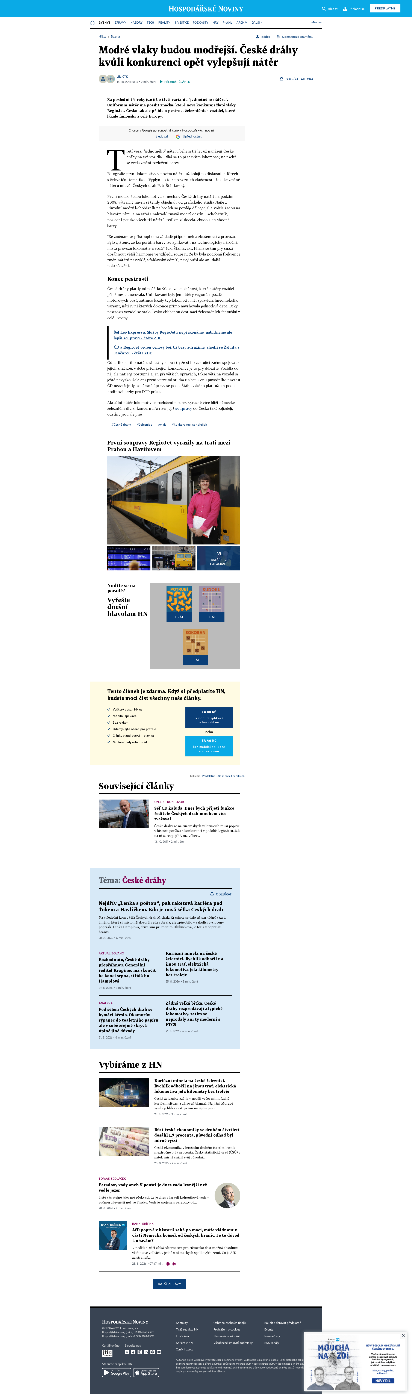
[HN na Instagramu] (140, 1352)
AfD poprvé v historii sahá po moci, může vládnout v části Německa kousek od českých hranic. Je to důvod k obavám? (185, 1235)
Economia (182, 1336)
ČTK (125, 76)
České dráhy (144, 880)
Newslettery (272, 1336)
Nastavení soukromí (226, 1336)
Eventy (268, 1329)
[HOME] (92, 23)
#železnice (144, 424)
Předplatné (385, 8)
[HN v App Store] (146, 1372)
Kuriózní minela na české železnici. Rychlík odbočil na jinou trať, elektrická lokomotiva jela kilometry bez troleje (194, 964)
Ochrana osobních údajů (230, 1322)
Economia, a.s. (129, 1328)
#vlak (162, 424)
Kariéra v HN (184, 1342)
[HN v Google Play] (116, 1372)
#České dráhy (121, 424)
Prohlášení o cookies (227, 1329)
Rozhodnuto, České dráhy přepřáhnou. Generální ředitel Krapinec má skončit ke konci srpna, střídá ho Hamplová (127, 970)
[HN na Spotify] (152, 1352)
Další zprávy (169, 1284)
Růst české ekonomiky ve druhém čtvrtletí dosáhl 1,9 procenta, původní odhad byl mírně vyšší (196, 1135)
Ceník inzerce (184, 1349)
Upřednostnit (192, 136)
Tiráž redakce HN (187, 1329)
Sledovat (162, 136)
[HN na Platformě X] (127, 1352)
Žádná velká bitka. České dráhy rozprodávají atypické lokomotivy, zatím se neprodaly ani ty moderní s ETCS (194, 1014)
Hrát (179, 617)
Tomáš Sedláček (112, 1178)
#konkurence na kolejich (189, 424)
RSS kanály (271, 1342)
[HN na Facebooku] (133, 1352)
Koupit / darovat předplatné (282, 1322)
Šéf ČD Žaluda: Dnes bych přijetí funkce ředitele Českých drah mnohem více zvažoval (194, 814)
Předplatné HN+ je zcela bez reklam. (223, 775)
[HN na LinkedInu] (146, 1352)
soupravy (183, 408)
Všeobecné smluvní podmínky (233, 1342)
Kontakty (182, 1322)
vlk (119, 76)
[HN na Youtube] (159, 1352)
